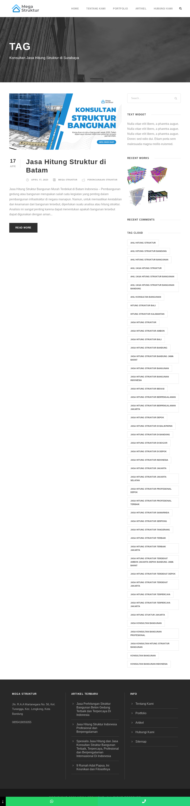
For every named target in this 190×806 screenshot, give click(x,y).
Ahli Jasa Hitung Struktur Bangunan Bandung (152, 287)
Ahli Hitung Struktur (143, 243)
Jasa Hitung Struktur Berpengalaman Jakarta (153, 407)
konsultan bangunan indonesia (149, 664)
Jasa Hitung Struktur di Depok (148, 451)
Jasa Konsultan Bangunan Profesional (146, 633)
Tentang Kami (96, 8)
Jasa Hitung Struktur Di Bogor (148, 443)
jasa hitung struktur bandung (148, 348)
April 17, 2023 (39, 179)
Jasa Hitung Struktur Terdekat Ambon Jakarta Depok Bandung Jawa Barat (151, 561)
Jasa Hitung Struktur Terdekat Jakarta (149, 584)
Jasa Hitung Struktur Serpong (148, 521)
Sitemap (140, 741)
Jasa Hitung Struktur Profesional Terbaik (151, 502)
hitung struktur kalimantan (147, 314)
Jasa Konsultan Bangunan (146, 623)
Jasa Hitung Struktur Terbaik (148, 538)
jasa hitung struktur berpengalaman (153, 397)
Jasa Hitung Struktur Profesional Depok (151, 491)
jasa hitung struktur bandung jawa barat (151, 358)
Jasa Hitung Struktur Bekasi (147, 389)
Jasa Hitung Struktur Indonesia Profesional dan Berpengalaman (96, 728)
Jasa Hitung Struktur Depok (147, 417)
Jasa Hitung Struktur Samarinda (149, 512)
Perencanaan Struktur (102, 179)
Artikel (141, 8)
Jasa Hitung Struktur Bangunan (149, 368)
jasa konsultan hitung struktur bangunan (149, 645)
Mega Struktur (67, 179)
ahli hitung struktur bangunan (149, 260)
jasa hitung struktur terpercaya (150, 594)
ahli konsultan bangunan (145, 297)
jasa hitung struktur (143, 322)
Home (75, 8)
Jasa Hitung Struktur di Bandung (150, 434)
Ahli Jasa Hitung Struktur (146, 268)
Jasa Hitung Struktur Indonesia (149, 460)
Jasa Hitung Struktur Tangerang (150, 530)
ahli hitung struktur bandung (148, 251)
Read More (23, 227)
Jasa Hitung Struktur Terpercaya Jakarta (150, 604)
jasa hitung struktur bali (146, 339)
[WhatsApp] (52, 801)
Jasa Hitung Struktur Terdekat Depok (153, 574)
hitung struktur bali (143, 305)
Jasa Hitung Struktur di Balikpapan (151, 426)
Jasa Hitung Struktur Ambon (147, 331)
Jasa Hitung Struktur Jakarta (148, 468)
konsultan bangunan (143, 655)
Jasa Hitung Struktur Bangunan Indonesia (149, 378)
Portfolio (120, 8)
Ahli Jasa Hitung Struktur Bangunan (152, 276)
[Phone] (144, 801)
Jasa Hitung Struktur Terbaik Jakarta (148, 548)
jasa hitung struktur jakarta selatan (148, 478)
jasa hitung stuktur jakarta (147, 615)
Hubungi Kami (163, 8)
